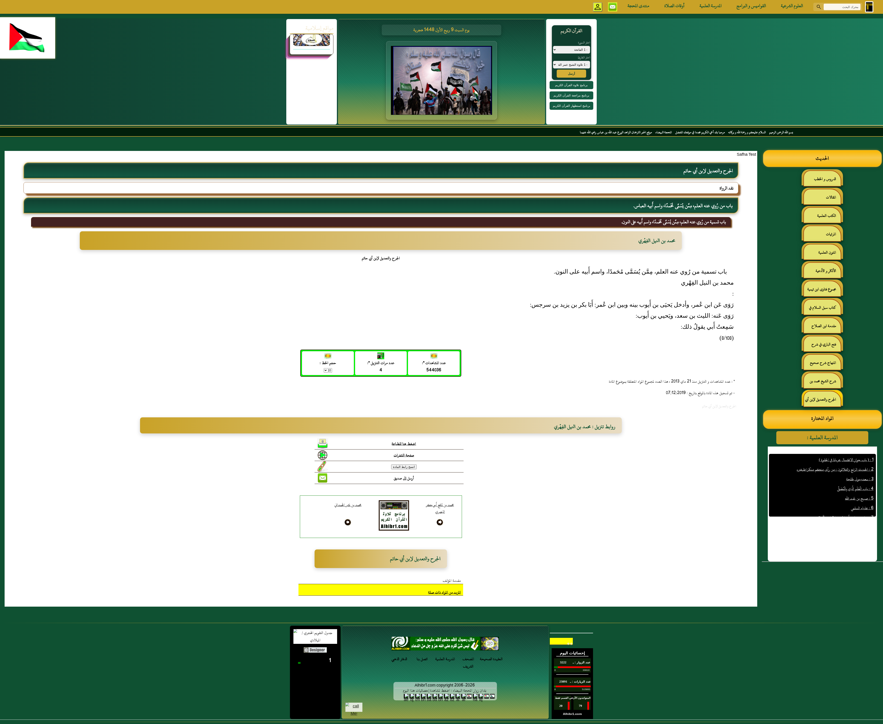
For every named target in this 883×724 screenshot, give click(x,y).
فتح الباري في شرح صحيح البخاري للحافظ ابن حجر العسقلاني (822, 346)
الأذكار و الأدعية (826, 270)
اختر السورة (584, 42)
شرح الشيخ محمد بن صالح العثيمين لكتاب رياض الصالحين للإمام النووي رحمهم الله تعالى (825, 383)
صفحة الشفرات (404, 455)
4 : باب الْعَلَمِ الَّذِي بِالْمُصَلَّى (855, 460)
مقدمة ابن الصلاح (823, 326)
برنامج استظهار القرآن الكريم (571, 105)
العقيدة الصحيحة (491, 659)
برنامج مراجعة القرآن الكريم (571, 95)
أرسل (571, 73)
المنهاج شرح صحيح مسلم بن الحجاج (825, 364)
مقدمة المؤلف (452, 580)
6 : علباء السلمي (862, 479)
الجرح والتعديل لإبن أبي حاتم (823, 401)
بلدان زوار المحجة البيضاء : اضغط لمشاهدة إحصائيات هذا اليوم (444, 690)
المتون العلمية (827, 252)
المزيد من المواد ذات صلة (444, 592)
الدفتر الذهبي (399, 659)
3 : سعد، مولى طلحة (860, 450)
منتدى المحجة (638, 5)
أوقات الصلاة (674, 5)
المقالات (831, 197)
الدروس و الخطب (825, 179)
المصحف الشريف (468, 662)
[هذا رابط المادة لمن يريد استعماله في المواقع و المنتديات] (322, 466)
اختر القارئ (584, 57)
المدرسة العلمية (711, 5)
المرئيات (831, 234)
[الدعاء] (445, 645)
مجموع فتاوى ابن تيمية (821, 289)
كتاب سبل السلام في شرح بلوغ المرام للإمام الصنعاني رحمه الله (825, 309)
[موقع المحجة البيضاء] (442, 81)
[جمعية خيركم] (311, 54)
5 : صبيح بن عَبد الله (859, 469)
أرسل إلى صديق (404, 478)
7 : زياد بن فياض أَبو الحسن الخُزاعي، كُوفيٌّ (846, 489)
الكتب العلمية (826, 215)
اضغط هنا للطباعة (404, 443)
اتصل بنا (422, 659)
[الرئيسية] (869, 6)
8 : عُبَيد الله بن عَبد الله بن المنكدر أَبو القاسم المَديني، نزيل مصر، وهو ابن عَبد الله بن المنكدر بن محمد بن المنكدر (825, 502)
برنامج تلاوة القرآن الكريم (571, 85)
